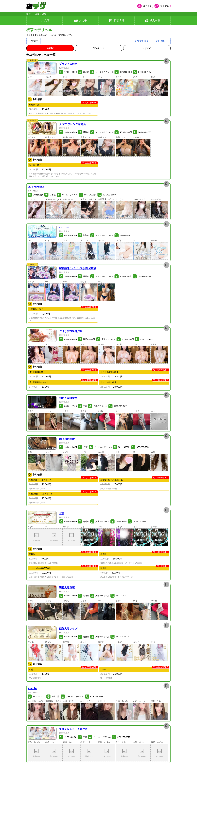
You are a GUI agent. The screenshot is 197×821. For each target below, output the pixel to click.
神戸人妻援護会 (68, 398)
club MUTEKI (36, 186)
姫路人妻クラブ (68, 628)
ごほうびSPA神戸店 (70, 331)
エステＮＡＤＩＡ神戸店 (73, 729)
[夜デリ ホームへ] (35, 6)
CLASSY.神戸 (67, 439)
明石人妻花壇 (67, 587)
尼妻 (61, 513)
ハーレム (64, 227)
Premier (32, 688)
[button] (42, 68)
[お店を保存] (166, 61)
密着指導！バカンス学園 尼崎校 (77, 268)
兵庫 (37, 14)
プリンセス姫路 (68, 63)
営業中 (34, 41)
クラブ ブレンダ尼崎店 (72, 124)
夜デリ (29, 14)
